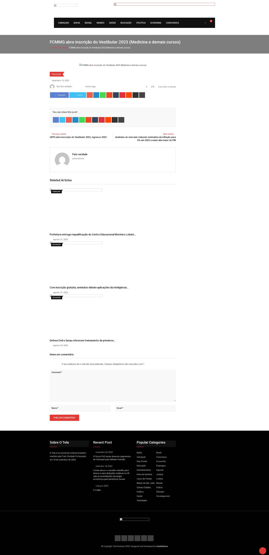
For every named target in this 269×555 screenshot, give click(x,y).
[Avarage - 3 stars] (54, 364)
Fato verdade (79, 154)
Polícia (159, 487)
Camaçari (63, 23)
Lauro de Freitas (144, 478)
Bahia (77, 23)
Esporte (160, 470)
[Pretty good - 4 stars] (56, 364)
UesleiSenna (162, 546)
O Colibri (97, 490)
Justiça (159, 474)
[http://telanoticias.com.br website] (75, 86)
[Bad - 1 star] (50, 364)
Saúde (112, 23)
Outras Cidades (144, 487)
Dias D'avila (142, 461)
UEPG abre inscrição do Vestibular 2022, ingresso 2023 (78, 137)
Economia (155, 23)
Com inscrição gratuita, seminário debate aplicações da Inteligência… (89, 287)
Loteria (159, 478)
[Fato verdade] (77, 86)
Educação (126, 23)
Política (141, 23)
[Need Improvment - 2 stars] (52, 364)
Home (54, 48)
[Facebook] (56, 120)
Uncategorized (163, 496)
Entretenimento (144, 470)
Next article (168, 134)
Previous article (59, 134)
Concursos (172, 23)
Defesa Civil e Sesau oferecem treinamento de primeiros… (82, 340)
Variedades (142, 500)
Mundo (100, 23)
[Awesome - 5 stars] (59, 364)
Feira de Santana (144, 474)
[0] (209, 22)
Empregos (161, 465)
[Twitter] (62, 120)
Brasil (88, 23)
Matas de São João (146, 483)
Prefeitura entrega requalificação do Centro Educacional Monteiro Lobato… (93, 234)
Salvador (160, 492)
